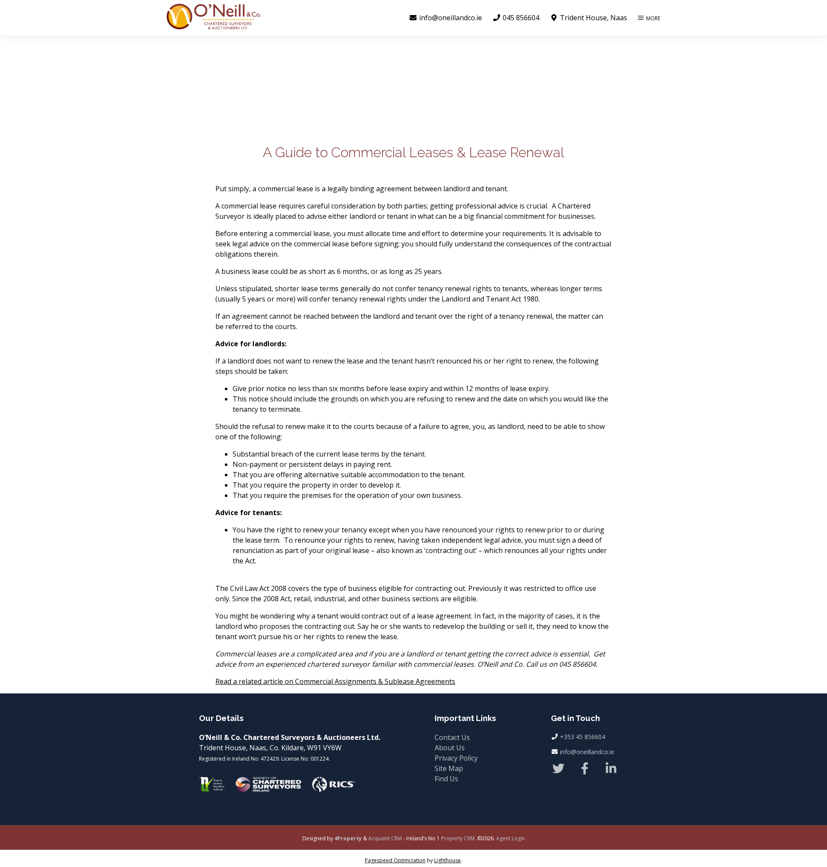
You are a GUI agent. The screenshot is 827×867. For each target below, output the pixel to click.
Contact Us (452, 737)
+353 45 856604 (582, 737)
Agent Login (510, 838)
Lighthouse (447, 860)
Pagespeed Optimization (395, 860)
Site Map (449, 768)
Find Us (446, 778)
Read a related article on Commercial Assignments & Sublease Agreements (335, 681)
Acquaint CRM (385, 838)
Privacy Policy (456, 758)
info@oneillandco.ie (587, 752)
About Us (450, 747)
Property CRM (458, 838)
